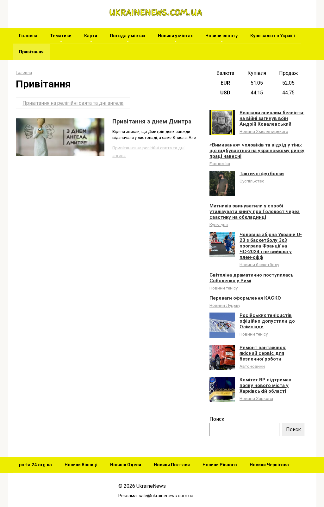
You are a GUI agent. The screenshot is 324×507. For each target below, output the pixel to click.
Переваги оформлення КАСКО (245, 298)
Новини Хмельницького (264, 131)
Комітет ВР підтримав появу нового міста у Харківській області (265, 385)
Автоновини (252, 366)
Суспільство (252, 180)
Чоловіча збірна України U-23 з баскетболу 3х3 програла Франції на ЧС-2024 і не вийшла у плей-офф (271, 246)
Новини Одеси (125, 464)
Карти (90, 35)
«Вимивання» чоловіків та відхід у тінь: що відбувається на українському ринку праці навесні (256, 150)
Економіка (219, 163)
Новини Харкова (256, 398)
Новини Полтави (172, 464)
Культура (218, 224)
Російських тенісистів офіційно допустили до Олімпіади (267, 321)
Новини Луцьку (224, 305)
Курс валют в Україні (272, 35)
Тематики (61, 35)
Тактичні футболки (262, 173)
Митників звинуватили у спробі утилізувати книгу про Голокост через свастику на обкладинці (254, 211)
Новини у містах (175, 35)
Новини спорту (221, 35)
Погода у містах (127, 35)
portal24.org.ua (35, 464)
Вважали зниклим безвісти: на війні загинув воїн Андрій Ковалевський (272, 118)
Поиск (216, 419)
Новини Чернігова (269, 464)
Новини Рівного (219, 464)
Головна (28, 35)
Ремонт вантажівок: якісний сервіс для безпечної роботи (263, 353)
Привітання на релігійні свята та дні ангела (72, 103)
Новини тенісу (223, 287)
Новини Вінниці (81, 464)
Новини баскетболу (259, 264)
